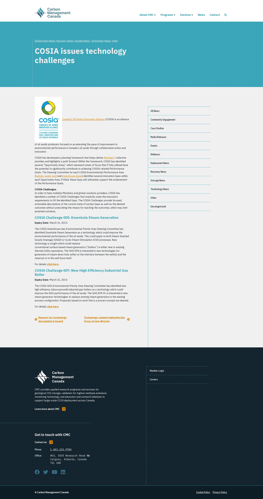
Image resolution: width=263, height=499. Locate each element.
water (48, 176)
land (54, 176)
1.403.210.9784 (61, 449)
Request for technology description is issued (52, 319)
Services (185, 15)
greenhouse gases (72, 176)
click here (53, 264)
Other (115, 40)
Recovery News (64, 40)
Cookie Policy (203, 492)
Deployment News (45, 40)
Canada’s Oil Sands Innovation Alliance (83, 119)
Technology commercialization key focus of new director (104, 319)
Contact (215, 15)
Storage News (82, 40)
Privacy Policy (220, 492)
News (201, 15)
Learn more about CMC (47, 408)
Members (109, 157)
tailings (40, 176)
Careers (154, 379)
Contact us (41, 442)
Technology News (101, 40)
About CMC (146, 15)
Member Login (157, 370)
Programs (167, 15)
